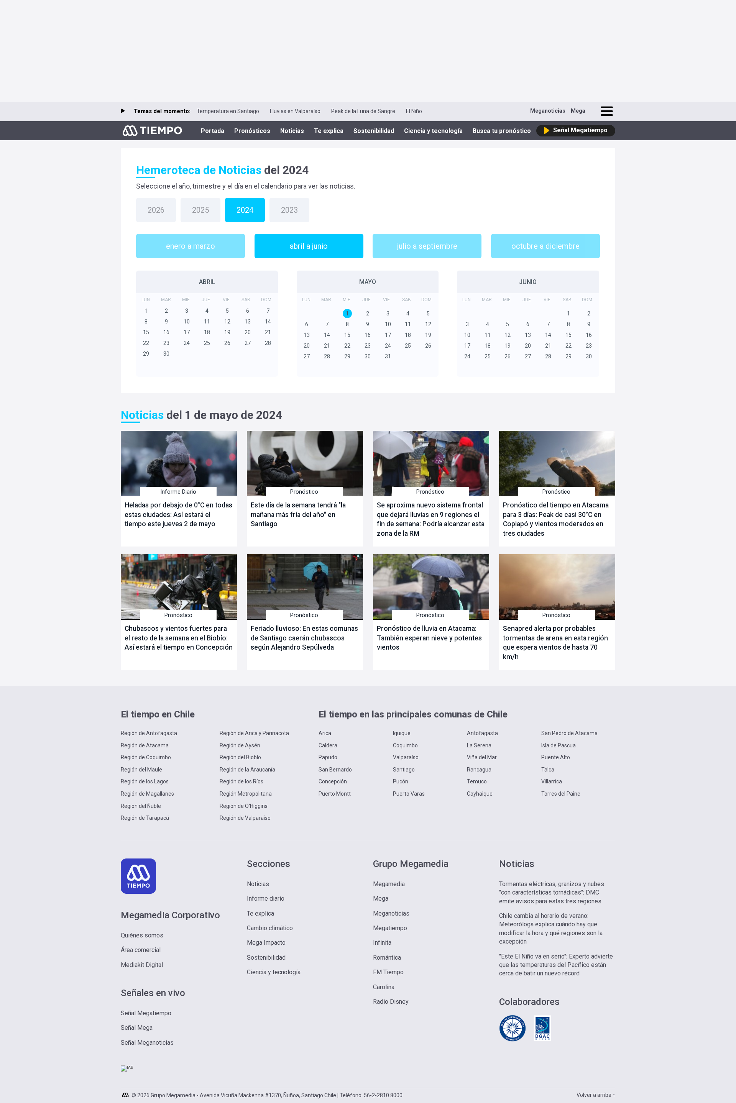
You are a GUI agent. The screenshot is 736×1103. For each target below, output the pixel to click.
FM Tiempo (388, 972)
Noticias (292, 131)
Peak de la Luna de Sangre (363, 111)
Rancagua (479, 770)
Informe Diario (178, 491)
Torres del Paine (560, 794)
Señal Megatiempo (146, 1013)
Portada (212, 131)
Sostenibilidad (373, 131)
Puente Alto (555, 757)
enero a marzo (190, 246)
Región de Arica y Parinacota (254, 733)
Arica (325, 733)
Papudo (328, 757)
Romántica (387, 957)
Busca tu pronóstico (502, 131)
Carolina (383, 987)
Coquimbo (405, 745)
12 (227, 321)
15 (146, 332)
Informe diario (265, 898)
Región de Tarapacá (145, 818)
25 (207, 343)
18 (207, 332)
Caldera (328, 745)
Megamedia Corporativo (170, 915)
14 (268, 321)
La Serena (479, 745)
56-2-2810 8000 (383, 1095)
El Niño (414, 111)
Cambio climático (270, 928)
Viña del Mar (482, 757)
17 (187, 332)
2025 (200, 210)
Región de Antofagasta (149, 733)
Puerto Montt (335, 794)
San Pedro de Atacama (569, 733)
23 (166, 343)
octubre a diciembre (545, 246)
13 (248, 321)
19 (227, 332)
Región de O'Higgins (244, 806)
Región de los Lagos (145, 781)
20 (248, 332)
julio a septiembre (427, 246)
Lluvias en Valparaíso (295, 111)
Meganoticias (547, 111)
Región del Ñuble (141, 806)
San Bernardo (335, 770)
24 (187, 343)
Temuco (477, 781)
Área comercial (141, 950)
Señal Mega (137, 1027)
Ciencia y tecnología (433, 131)
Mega (578, 111)
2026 (156, 210)
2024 (245, 210)
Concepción (333, 781)
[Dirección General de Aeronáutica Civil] (542, 1040)
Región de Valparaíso (245, 818)
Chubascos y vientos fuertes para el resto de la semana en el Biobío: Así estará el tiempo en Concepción (179, 638)
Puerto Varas (409, 794)
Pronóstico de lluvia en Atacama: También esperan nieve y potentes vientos (429, 638)
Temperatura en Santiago (228, 111)
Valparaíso (406, 757)
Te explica (328, 131)
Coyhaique (480, 794)
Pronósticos (252, 131)
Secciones (268, 863)
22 (146, 343)
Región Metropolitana (246, 794)
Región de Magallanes (147, 794)
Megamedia (389, 884)
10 (187, 321)
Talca (547, 770)
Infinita (382, 942)
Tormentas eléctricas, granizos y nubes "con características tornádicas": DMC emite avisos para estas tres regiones (551, 892)
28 (268, 343)
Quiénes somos (142, 935)
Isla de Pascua (558, 745)
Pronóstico (304, 491)
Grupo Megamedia (411, 863)
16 (166, 332)
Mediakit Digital (142, 964)
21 (268, 332)
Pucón (400, 781)
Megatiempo (390, 928)
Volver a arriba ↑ (596, 1095)
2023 (289, 210)
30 (166, 354)
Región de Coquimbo (146, 757)
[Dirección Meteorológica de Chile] (512, 1040)
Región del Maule (141, 770)
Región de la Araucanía (247, 770)
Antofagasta (482, 733)
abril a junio (309, 246)
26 (227, 343)
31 (388, 356)
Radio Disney (391, 1001)
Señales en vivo (153, 993)
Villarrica (551, 781)
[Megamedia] (126, 1093)
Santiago (404, 770)
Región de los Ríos (241, 781)
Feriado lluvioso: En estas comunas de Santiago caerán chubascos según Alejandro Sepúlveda (304, 638)
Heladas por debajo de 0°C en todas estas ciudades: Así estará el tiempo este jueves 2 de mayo (178, 514)
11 (207, 321)
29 (146, 354)
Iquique (402, 733)
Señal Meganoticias (147, 1042)
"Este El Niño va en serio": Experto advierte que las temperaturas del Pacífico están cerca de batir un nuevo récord (556, 965)
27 (248, 343)
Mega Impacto (266, 942)
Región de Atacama (145, 745)
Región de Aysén (240, 745)
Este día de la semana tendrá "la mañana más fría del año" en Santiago (298, 514)
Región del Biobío (240, 757)
